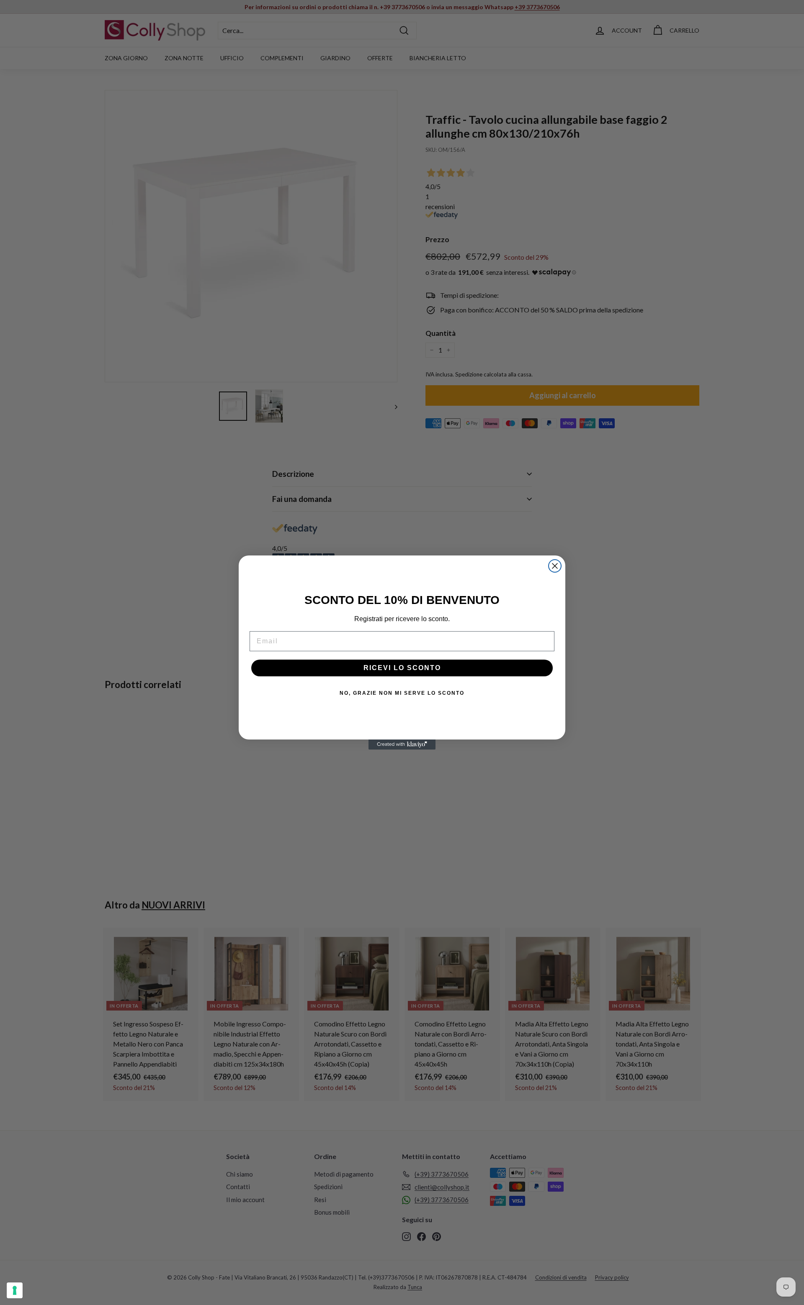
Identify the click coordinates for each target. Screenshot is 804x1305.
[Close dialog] (555, 566)
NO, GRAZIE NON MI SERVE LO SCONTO (402, 693)
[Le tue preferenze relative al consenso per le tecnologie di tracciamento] (15, 1290)
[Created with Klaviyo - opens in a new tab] (402, 745)
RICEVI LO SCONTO (402, 667)
